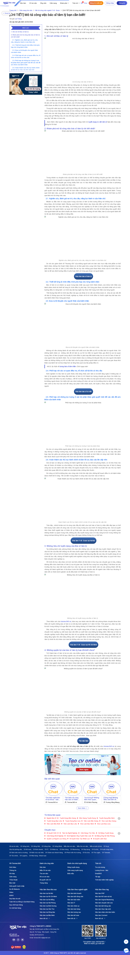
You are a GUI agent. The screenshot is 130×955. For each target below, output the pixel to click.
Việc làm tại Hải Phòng (48, 903)
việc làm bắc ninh (53, 824)
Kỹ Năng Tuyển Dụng (105, 833)
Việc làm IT (71, 903)
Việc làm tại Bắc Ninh (47, 915)
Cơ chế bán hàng (15, 908)
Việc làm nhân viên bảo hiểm (105, 912)
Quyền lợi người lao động (56, 839)
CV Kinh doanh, (38, 849)
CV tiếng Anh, (25, 846)
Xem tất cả (43, 918)
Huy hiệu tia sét (14, 898)
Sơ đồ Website (14, 889)
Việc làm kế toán (73, 915)
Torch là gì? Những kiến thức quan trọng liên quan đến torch (92, 799)
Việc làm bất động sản (75, 896)
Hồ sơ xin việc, (14, 846)
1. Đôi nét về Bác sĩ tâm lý (19, 32)
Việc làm (23, 3)
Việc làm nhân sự (73, 906)
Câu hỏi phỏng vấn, (15, 849)
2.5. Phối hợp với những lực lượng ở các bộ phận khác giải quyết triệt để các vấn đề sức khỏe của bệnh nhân (25, 63)
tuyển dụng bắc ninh (107, 818)
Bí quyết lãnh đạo (100, 839)
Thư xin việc (44, 873)
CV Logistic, (24, 856)
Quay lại (6, 13)
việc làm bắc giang (90, 821)
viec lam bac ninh (87, 824)
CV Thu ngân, (96, 852)
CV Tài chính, (13, 856)
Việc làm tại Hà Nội (46, 893)
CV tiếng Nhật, (57, 846)
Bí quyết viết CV (52, 833)
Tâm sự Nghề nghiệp (69, 833)
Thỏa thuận (13, 880)
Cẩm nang (53, 3)
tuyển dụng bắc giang (67, 818)
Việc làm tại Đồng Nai (47, 912)
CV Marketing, (75, 849)
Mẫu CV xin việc (45, 870)
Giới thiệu (12, 867)
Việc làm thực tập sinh (103, 909)
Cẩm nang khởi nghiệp (55, 836)
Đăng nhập (110, 3)
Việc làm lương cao (74, 912)
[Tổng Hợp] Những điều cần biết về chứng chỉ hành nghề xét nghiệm (111, 799)
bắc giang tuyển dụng (87, 818)
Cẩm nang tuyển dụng (75, 870)
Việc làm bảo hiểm (73, 899)
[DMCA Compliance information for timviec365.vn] (24, 947)
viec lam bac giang (108, 821)
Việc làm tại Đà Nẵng (47, 899)
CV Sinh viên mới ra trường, (18, 852)
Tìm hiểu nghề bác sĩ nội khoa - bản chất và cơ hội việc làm (52, 799)
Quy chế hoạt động (16, 905)
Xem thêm (81, 808)
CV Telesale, (106, 852)
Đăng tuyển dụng (73, 867)
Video (11, 892)
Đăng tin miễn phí (96, 3)
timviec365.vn (66, 621)
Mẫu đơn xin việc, (69, 846)
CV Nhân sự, (54, 849)
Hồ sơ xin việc (44, 876)
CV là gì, (106, 846)
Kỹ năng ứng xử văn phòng (104, 836)
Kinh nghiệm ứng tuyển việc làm (78, 836)
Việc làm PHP (99, 893)
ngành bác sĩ (51, 818)
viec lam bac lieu (103, 824)
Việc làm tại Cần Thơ (47, 909)
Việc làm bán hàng (73, 909)
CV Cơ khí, (95, 849)
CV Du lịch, (86, 852)
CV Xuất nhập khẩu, (106, 849)
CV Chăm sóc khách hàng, (54, 852)
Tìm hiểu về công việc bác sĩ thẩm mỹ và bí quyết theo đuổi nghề (73, 799)
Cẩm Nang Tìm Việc (87, 833)
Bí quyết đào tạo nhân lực (79, 839)
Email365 (98, 873)
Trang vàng (44, 883)
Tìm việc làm (83, 741)
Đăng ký (122, 3)
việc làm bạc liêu (70, 824)
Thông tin (12, 870)
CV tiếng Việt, (35, 846)
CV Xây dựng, (85, 849)
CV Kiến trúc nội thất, (36, 852)
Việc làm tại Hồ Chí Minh (48, 896)
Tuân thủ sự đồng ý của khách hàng (21, 902)
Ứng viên (43, 3)
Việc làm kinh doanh (74, 893)
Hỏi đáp (12, 873)
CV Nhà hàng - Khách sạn (37, 856)
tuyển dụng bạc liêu (54, 821)
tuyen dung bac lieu (73, 821)
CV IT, (47, 849)
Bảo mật (12, 883)
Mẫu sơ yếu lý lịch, (96, 846)
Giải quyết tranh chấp (16, 886)
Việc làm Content (101, 915)
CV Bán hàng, (64, 849)
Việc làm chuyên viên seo (104, 903)
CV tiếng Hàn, (46, 846)
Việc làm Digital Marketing (104, 899)
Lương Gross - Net (101, 870)
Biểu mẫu (70, 873)
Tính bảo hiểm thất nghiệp (104, 880)
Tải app (97, 876)
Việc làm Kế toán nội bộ (103, 896)
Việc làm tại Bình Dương (48, 906)
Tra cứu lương (100, 867)
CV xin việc (33, 3)
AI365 (11, 895)
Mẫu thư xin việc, (82, 846)
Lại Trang (18, 19)
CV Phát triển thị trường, (73, 852)
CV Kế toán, (28, 849)
